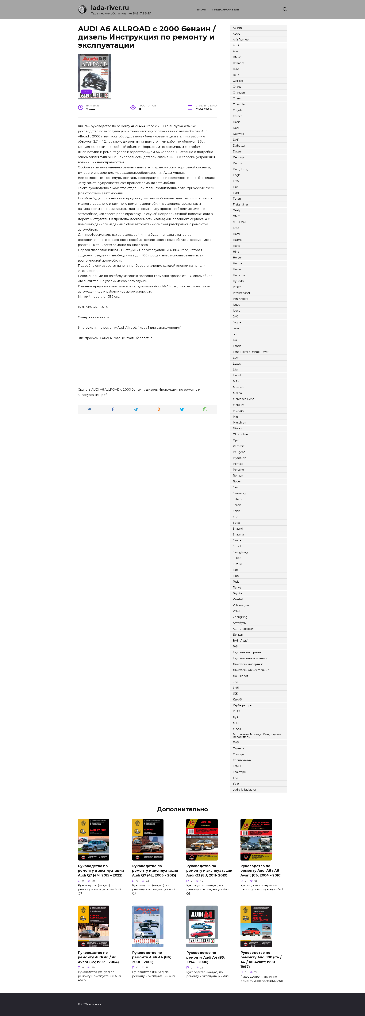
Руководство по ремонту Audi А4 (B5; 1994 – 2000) (205, 957)
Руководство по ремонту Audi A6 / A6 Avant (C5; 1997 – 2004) (98, 957)
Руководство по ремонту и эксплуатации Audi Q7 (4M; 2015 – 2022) (101, 870)
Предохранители (225, 9)
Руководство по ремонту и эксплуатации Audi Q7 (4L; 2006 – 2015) (155, 870)
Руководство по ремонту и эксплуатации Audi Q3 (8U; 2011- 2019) (209, 870)
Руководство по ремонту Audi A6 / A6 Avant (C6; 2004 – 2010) (261, 870)
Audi (86, 91)
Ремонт (201, 9)
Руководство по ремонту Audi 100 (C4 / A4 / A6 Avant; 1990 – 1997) (261, 960)
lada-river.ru (110, 7)
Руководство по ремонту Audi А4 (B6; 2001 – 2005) (151, 957)
